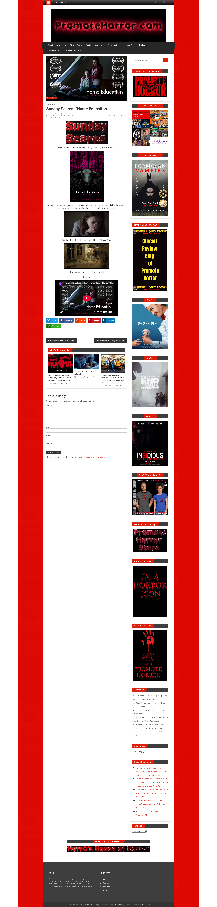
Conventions (99, 45)
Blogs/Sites (69, 45)
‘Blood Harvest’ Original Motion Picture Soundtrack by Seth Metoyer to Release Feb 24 (152, 804)
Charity (88, 45)
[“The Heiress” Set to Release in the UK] (86, 362)
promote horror (83, 116)
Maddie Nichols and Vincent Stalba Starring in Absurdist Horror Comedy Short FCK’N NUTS (152, 793)
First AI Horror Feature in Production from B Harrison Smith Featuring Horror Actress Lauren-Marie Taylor (151, 771)
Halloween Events (129, 45)
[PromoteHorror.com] (108, 25)
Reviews (153, 45)
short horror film (93, 116)
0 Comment (67, 114)
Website (49, 443)
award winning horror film (56, 116)
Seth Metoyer (140, 800)
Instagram (106, 887)
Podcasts (143, 45)
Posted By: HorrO (53, 114)
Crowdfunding (113, 45)
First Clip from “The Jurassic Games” (62, 341)
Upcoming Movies (55, 51)
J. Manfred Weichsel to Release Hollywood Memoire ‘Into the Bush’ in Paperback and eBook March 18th (152, 782)
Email (48, 435)
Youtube (106, 890)
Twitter (105, 879)
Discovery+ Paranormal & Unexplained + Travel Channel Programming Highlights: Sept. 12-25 (113, 379)
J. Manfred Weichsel (143, 779)
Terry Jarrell (140, 768)
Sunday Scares (51, 98)
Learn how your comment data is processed (90, 457)
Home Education (69, 116)
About (50, 45)
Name (49, 427)
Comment (50, 405)
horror (76, 116)
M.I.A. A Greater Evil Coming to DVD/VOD (110, 341)
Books (79, 45)
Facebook (106, 883)
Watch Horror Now (73, 51)
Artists (58, 45)
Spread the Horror (103, 116)
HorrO (64, 383)
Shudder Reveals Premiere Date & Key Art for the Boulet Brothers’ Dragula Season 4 (59, 377)
